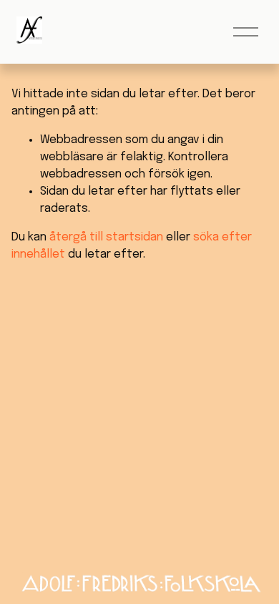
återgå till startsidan (106, 237)
